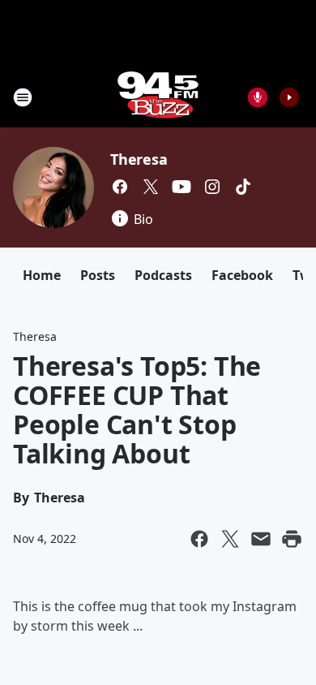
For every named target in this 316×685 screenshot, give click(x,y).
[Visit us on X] (150, 186)
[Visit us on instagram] (212, 186)
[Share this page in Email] (261, 539)
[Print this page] (291, 539)
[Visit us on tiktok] (243, 186)
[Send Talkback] (257, 97)
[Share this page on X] (230, 539)
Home (42, 275)
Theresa (139, 159)
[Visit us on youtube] (181, 186)
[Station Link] (158, 97)
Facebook (242, 275)
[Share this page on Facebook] (199, 539)
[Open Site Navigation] (22, 97)
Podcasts (163, 275)
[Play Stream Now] (289, 97)
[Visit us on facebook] (120, 186)
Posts (97, 275)
